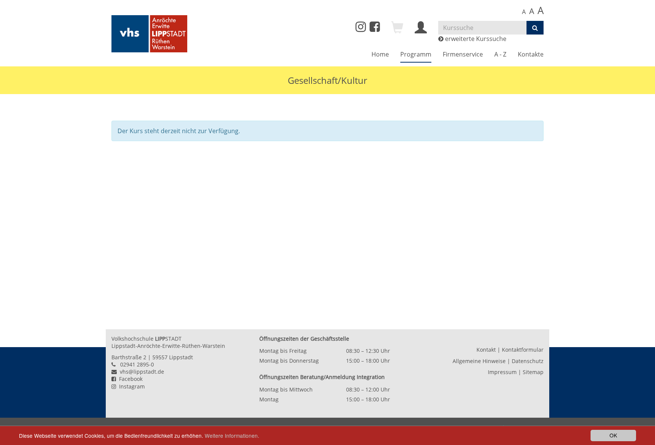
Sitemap (533, 372)
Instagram (130, 386)
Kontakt (486, 349)
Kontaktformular (523, 349)
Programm (415, 54)
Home (380, 54)
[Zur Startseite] (149, 33)
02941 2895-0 (137, 364)
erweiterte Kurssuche (474, 39)
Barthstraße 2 (128, 357)
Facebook (129, 378)
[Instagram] (361, 27)
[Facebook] (375, 29)
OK (613, 435)
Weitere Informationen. (232, 435)
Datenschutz (528, 361)
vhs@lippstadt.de (140, 371)
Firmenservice (463, 54)
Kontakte (531, 54)
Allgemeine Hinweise (479, 361)
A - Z (500, 54)
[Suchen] (535, 28)
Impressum (502, 372)
